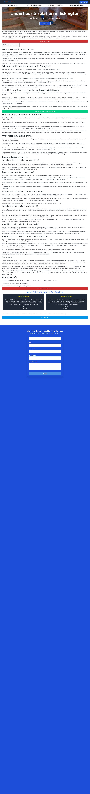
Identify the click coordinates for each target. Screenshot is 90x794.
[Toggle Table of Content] (16, 45)
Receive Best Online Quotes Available (45, 111)
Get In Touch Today (45, 41)
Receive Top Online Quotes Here (45, 289)
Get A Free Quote (45, 317)
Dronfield (16, 286)
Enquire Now (45, 322)
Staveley (4, 286)
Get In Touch (84, 2)
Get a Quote (45, 23)
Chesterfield (23, 286)
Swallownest (10, 286)
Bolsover (29, 286)
